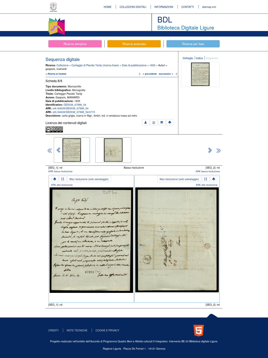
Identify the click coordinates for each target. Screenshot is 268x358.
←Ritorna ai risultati (56, 73)
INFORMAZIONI (163, 7)
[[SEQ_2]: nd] (113, 150)
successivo (165, 73)
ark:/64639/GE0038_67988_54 (70, 108)
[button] (58, 150)
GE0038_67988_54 (75, 104)
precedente (150, 73)
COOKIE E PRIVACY (107, 330)
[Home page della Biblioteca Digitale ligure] (56, 18)
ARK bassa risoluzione (60, 171)
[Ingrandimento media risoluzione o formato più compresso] (62, 179)
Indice (199, 58)
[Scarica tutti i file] (145, 122)
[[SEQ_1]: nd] (72, 150)
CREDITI (53, 330)
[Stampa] (169, 122)
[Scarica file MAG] (153, 122)
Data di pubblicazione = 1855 (139, 65)
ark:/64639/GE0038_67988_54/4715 (74, 112)
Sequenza (212, 58)
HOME (107, 7)
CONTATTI (187, 7)
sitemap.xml (209, 7)
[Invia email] (161, 122)
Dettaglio (188, 58)
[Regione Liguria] (53, 4)
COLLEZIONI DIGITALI (133, 7)
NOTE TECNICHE (77, 330)
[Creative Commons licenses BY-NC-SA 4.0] (54, 129)
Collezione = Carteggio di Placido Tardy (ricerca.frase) (88, 65)
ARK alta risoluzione (62, 184)
